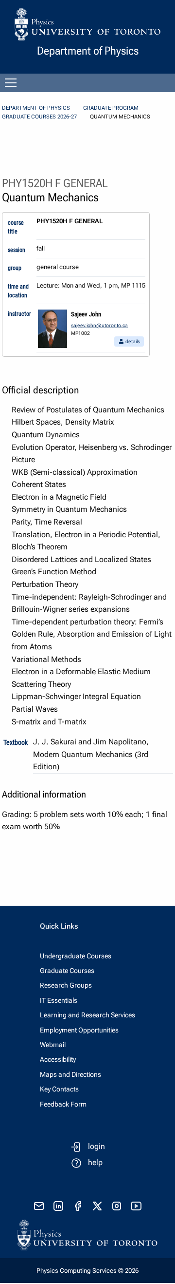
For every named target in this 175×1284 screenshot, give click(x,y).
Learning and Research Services (87, 1015)
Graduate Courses (67, 970)
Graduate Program (111, 108)
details (132, 341)
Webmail (53, 1045)
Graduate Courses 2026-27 (39, 117)
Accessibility (58, 1059)
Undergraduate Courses (75, 956)
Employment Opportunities (79, 1030)
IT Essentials (58, 1000)
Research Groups (66, 985)
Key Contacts (59, 1089)
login (96, 1146)
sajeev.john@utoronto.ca (99, 325)
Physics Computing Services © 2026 (87, 1270)
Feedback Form (63, 1104)
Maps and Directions (70, 1074)
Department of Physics (36, 108)
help (95, 1162)
